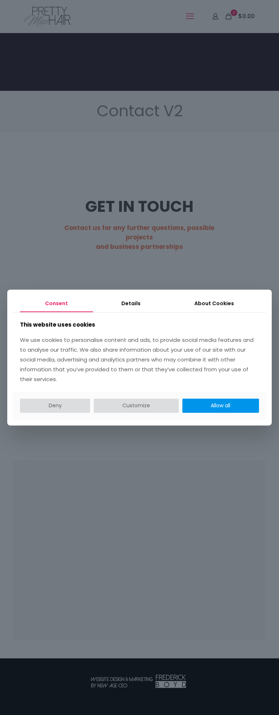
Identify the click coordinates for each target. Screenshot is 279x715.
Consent (56, 303)
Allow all (220, 405)
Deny (55, 405)
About (214, 303)
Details (131, 303)
